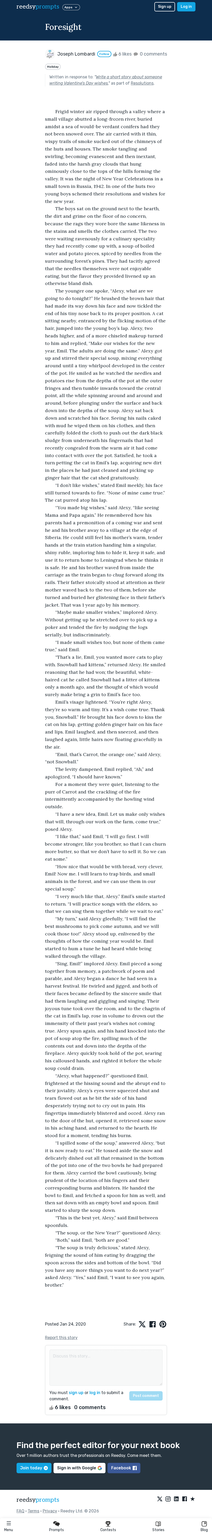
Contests (108, 1530)
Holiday (53, 67)
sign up (76, 1392)
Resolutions (142, 83)
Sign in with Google (76, 1467)
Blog (204, 1530)
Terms (33, 1511)
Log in (186, 6)
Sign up (164, 6)
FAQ (20, 1511)
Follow (104, 54)
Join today (31, 1467)
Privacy (50, 1511)
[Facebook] (184, 1499)
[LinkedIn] (176, 1499)
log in (94, 1392)
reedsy (38, 6)
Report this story (61, 1337)
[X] (160, 1499)
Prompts (56, 1530)
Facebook (121, 1467)
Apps (68, 7)
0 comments (153, 54)
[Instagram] (168, 1499)
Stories (158, 1530)
